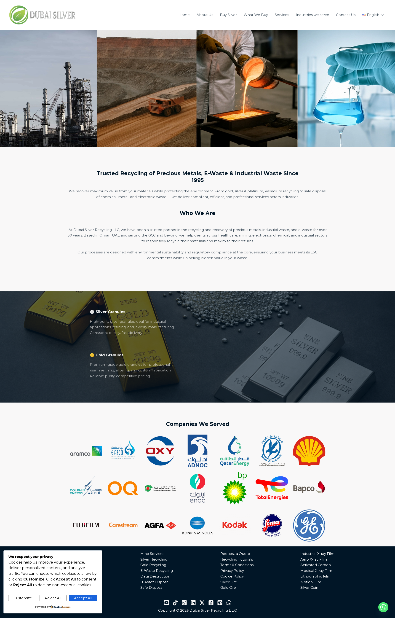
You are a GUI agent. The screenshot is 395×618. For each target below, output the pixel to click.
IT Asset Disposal (154, 582)
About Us (205, 15)
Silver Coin (309, 587)
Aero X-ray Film (313, 559)
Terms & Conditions (237, 565)
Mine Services (152, 553)
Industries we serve (312, 15)
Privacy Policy (232, 570)
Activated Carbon (315, 565)
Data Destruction (155, 576)
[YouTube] (166, 602)
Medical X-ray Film (316, 570)
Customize (22, 598)
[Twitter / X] (202, 602)
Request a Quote (235, 553)
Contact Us (345, 15)
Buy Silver (228, 15)
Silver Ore (228, 582)
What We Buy (256, 15)
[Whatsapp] (383, 607)
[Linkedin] (193, 602)
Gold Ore (228, 587)
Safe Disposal (151, 587)
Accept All (83, 598)
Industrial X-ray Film (317, 553)
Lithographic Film (315, 576)
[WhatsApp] (229, 602)
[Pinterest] (220, 602)
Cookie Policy (232, 576)
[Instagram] (184, 602)
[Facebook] (211, 602)
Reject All (53, 598)
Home (184, 15)
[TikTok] (175, 602)
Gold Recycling (153, 565)
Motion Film (310, 582)
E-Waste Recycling (156, 570)
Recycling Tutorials (236, 559)
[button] (381, 14)
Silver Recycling (153, 559)
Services (282, 15)
